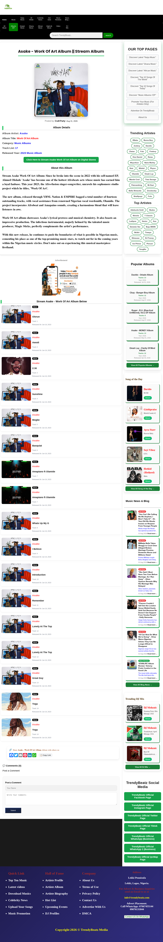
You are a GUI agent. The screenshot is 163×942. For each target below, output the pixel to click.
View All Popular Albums (142, 365)
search (108, 35)
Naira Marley (149, 163)
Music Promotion (19, 913)
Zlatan (132, 151)
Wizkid (142, 168)
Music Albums (22, 143)
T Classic (149, 216)
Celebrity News (18, 900)
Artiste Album (54, 887)
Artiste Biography (56, 893)
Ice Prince (136, 244)
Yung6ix (142, 249)
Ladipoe (132, 221)
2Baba (135, 140)
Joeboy (137, 146)
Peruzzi (150, 244)
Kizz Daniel (137, 157)
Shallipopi (138, 196)
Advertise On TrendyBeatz (142, 111)
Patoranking (136, 185)
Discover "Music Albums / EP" (142, 95)
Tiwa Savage (150, 179)
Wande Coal (134, 179)
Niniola (136, 216)
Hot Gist (50, 900)
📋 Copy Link (45, 755)
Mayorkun (134, 163)
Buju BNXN (150, 227)
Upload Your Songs (20, 906)
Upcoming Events (56, 906)
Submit (13, 810)
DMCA (86, 913)
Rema (150, 157)
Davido (149, 146)
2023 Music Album (31, 153)
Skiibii (136, 232)
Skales (152, 210)
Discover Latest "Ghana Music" (143, 64)
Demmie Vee (135, 227)
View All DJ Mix (142, 767)
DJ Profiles (52, 913)
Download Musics (19, 893)
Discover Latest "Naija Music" (142, 57)
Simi (131, 168)
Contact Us (89, 900)
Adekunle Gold (137, 210)
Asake (24, 133)
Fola (150, 196)
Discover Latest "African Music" (142, 71)
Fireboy (153, 151)
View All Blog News (142, 685)
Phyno (153, 168)
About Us (142, 117)
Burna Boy (148, 140)
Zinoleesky (152, 191)
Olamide (135, 174)
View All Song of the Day (142, 489)
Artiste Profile (54, 880)
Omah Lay (149, 174)
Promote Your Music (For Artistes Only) (142, 103)
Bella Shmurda (135, 191)
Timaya (148, 232)
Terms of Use (90, 887)
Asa (154, 221)
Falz (142, 151)
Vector (144, 221)
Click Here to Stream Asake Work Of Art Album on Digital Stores (61, 159)
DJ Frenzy (149, 238)
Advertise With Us (93, 906)
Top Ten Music (17, 880)
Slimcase (135, 238)
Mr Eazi (151, 185)
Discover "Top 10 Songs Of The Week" (143, 78)
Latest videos (16, 887)
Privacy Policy (91, 893)
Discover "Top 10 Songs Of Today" (143, 87)
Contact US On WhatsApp (137, 917)
